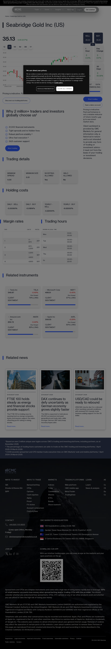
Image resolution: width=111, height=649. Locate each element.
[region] (56, 80)
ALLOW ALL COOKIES (64, 89)
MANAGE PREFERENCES (46, 89)
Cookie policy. (58, 82)
